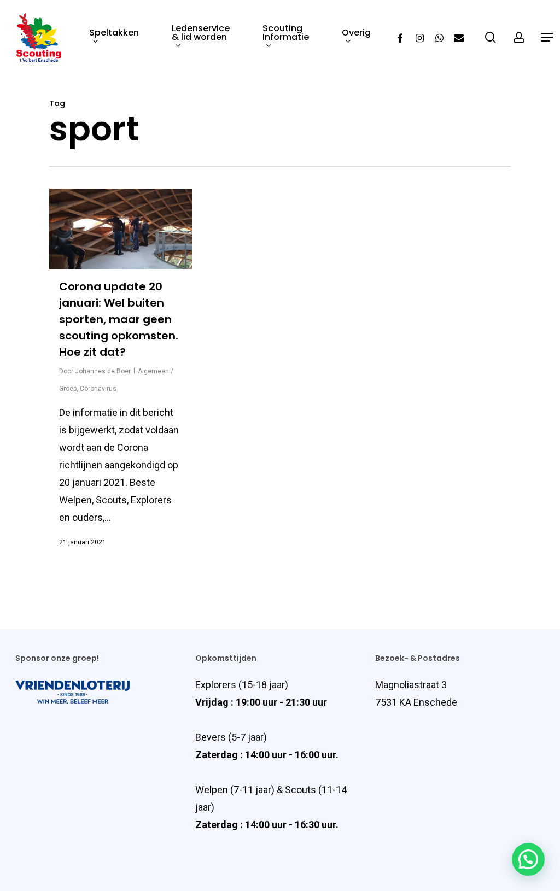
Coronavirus (98, 388)
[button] (528, 859)
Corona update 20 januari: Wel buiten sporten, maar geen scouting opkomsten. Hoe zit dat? (118, 319)
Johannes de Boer (103, 371)
